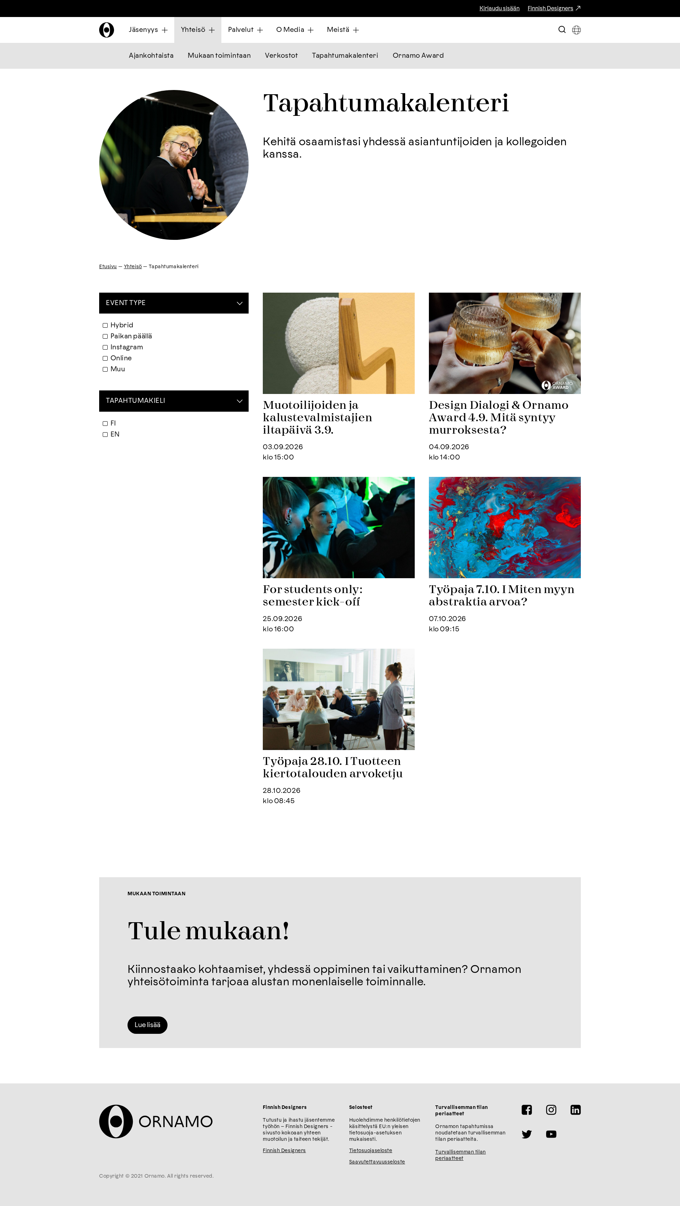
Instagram (126, 347)
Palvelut (241, 30)
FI (113, 423)
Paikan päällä (131, 336)
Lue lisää (147, 1025)
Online (121, 358)
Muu (117, 369)
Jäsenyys (143, 30)
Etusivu (108, 266)
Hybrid (122, 325)
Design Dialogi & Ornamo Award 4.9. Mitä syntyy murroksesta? (498, 418)
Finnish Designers (550, 8)
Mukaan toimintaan (219, 55)
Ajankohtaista (151, 55)
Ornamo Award (418, 55)
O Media (290, 30)
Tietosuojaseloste (370, 1150)
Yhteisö (193, 30)
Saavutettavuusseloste (377, 1162)
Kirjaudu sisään (500, 8)
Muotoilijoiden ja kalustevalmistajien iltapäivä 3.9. (317, 418)
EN (115, 434)
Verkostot (281, 55)
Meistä (338, 30)
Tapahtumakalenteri (345, 55)
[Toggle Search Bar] (562, 30)
